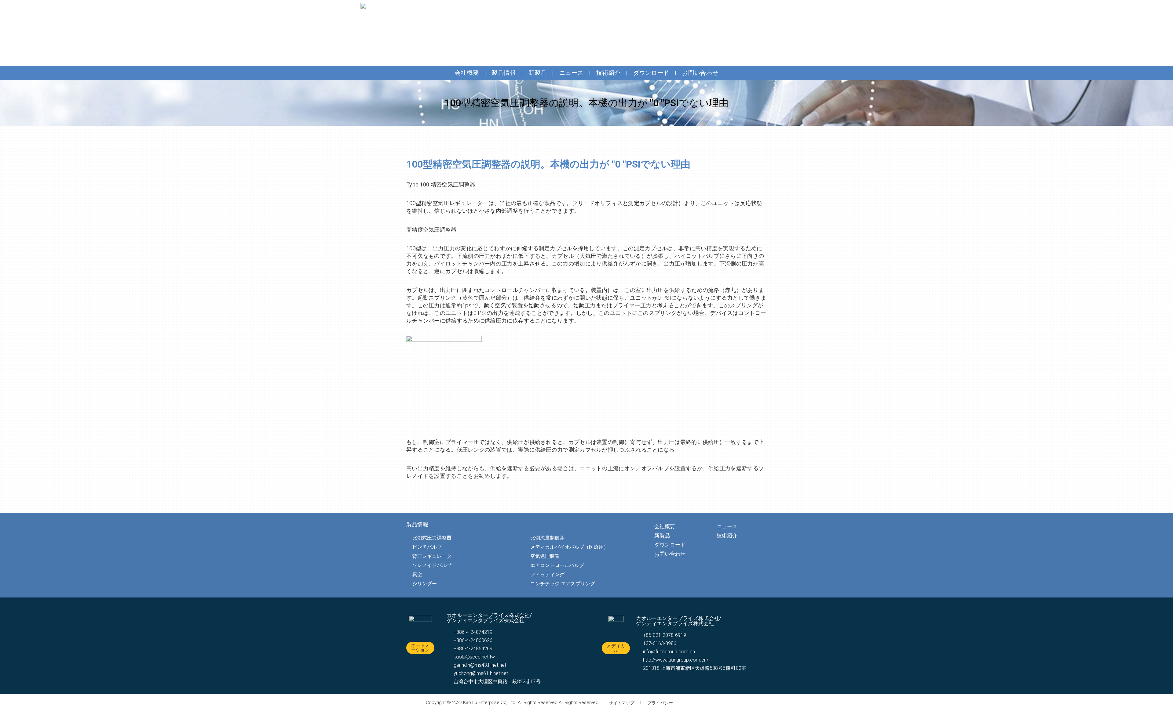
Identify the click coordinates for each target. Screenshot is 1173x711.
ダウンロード (651, 72)
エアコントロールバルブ (557, 565)
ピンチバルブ (427, 547)
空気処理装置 (545, 556)
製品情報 (503, 72)
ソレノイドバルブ (431, 565)
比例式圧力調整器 (431, 538)
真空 (417, 574)
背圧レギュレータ (431, 556)
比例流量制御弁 (547, 538)
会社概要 (467, 72)
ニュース (571, 72)
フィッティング (547, 574)
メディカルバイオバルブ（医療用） (569, 547)
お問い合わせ (700, 72)
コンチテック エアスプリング (562, 583)
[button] (420, 648)
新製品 (537, 72)
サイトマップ (621, 702)
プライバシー (660, 702)
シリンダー (424, 583)
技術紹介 (608, 72)
